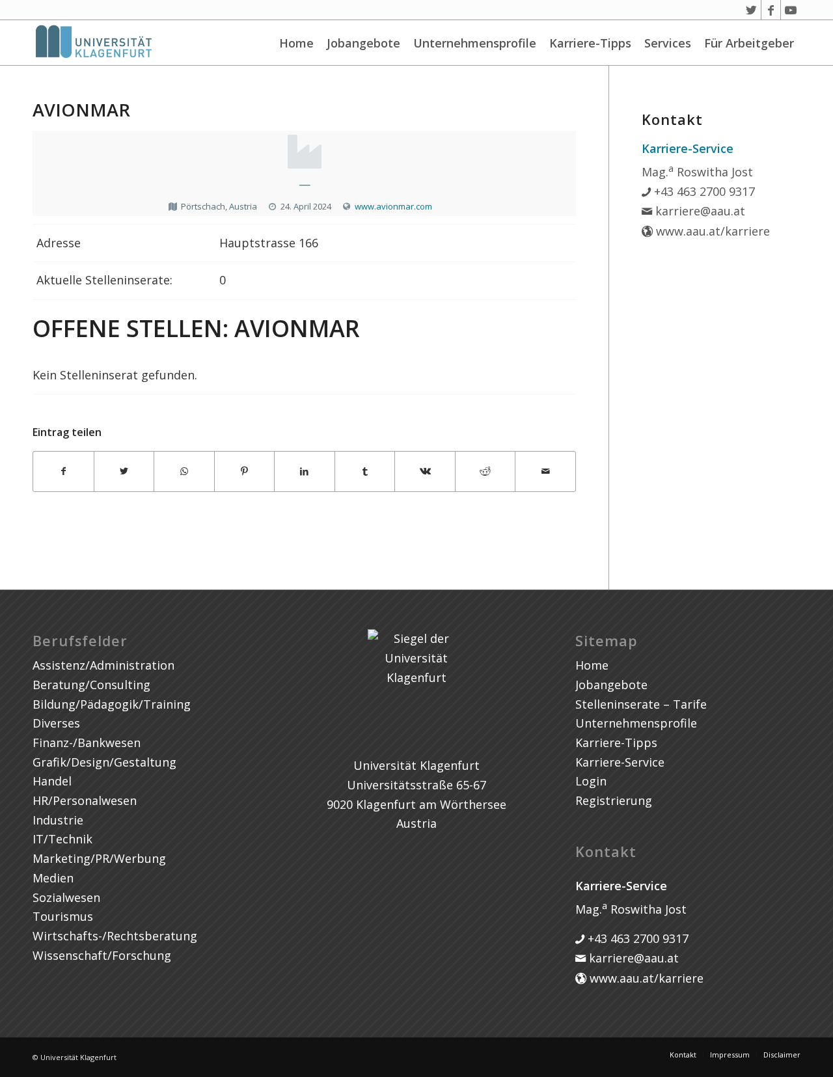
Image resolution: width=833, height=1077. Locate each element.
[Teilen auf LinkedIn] (305, 471)
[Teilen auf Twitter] (124, 471)
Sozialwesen (66, 897)
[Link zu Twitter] (751, 10)
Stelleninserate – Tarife (641, 704)
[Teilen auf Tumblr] (365, 471)
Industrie (58, 820)
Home (296, 43)
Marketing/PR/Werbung (99, 858)
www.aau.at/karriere (711, 231)
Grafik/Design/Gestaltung (104, 762)
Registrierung (613, 800)
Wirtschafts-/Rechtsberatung (115, 936)
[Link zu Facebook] (770, 10)
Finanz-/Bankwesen (87, 742)
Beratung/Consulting (91, 684)
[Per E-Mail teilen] (545, 471)
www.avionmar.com (393, 206)
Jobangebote (363, 43)
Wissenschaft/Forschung (102, 955)
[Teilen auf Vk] (425, 471)
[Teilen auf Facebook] (63, 471)
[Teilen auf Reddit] (485, 471)
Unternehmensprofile (474, 43)
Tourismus (63, 916)
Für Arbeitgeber (749, 43)
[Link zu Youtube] (790, 10)
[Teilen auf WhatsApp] (184, 471)
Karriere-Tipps (590, 43)
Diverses (56, 723)
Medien (53, 878)
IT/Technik (62, 839)
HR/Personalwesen (85, 800)
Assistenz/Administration (103, 665)
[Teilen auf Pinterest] (245, 471)
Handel (52, 781)
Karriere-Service (619, 762)
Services (667, 43)
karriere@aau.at (698, 211)
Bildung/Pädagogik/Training (112, 704)
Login (591, 781)
